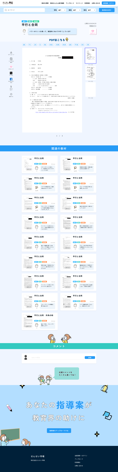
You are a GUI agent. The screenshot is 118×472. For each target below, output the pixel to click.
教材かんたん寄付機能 (57, 3)
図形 (24, 44)
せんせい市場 (37, 456)
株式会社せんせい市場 (38, 460)
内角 (82, 44)
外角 (88, 44)
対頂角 (57, 44)
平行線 (76, 44)
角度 (45, 44)
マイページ (79, 3)
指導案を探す (107, 10)
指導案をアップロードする (59, 431)
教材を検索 (45, 3)
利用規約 (87, 3)
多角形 (51, 44)
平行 (30, 44)
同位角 (64, 44)
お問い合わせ (96, 3)
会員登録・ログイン (108, 3)
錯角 (70, 44)
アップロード (70, 3)
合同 (35, 44)
